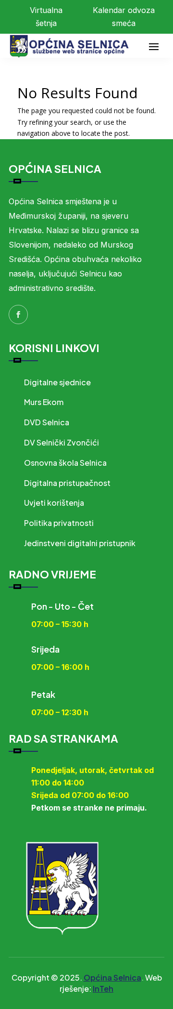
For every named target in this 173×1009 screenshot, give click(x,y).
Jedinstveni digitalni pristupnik (80, 543)
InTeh (103, 988)
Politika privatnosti (59, 523)
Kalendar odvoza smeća (124, 16)
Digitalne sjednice (57, 382)
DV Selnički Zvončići (61, 442)
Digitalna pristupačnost (67, 483)
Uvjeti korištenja (54, 503)
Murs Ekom (43, 402)
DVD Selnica (46, 422)
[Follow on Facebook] (18, 314)
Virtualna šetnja (46, 16)
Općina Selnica (112, 977)
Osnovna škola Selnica (65, 463)
